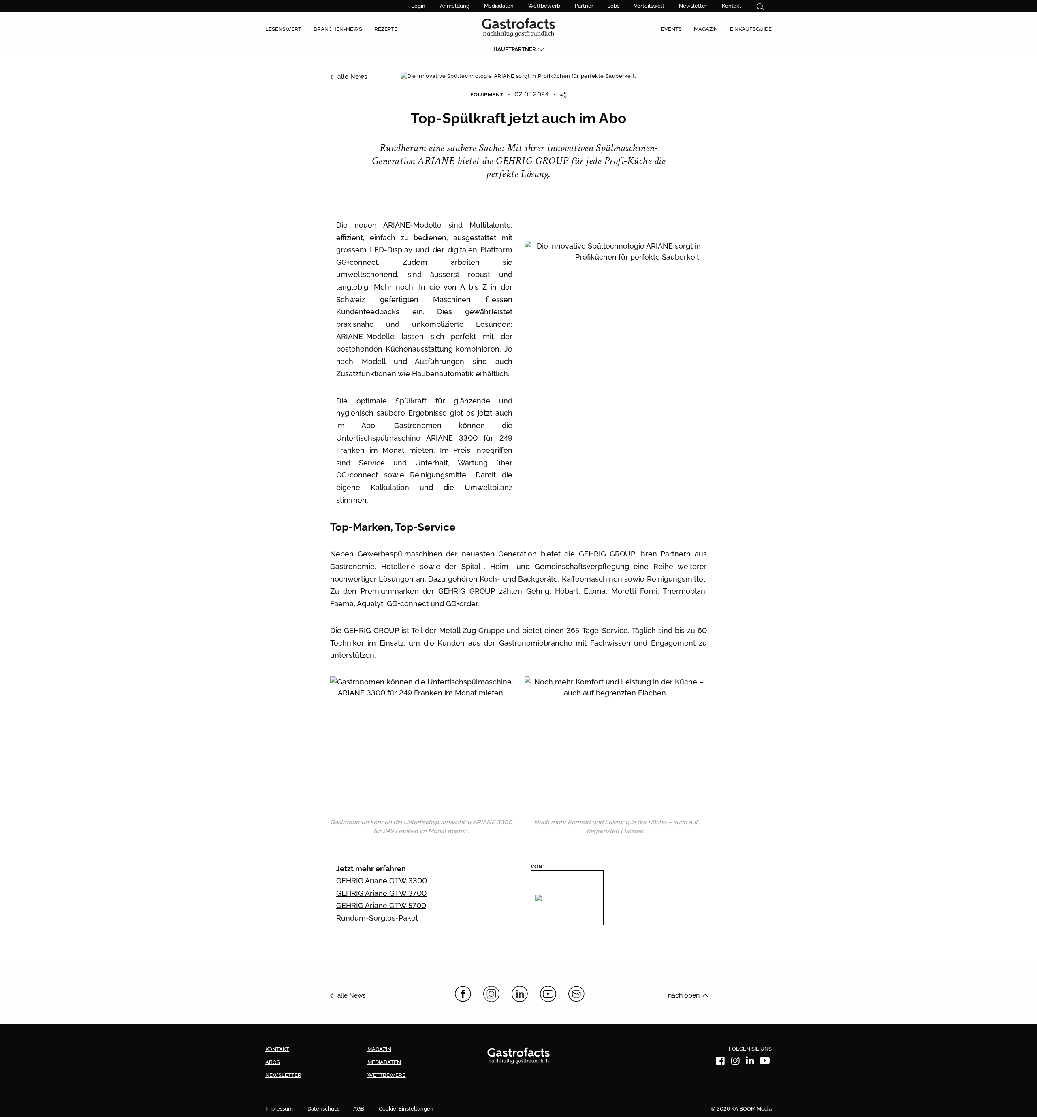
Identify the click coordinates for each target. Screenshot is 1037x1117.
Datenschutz (323, 1108)
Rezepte (385, 29)
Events (671, 29)
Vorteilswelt (649, 6)
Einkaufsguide (751, 29)
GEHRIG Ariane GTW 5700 (381, 905)
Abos (272, 1062)
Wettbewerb (544, 6)
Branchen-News (338, 29)
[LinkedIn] (520, 994)
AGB (358, 1108)
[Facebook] (463, 994)
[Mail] (576, 994)
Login (418, 6)
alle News (352, 76)
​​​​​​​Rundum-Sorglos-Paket (377, 918)
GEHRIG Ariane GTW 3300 (381, 880)
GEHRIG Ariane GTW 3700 (381, 893)
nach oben (684, 995)
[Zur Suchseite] (760, 6)
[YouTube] (548, 994)
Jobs (613, 6)
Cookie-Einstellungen (406, 1108)
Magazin (706, 29)
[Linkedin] (750, 1062)
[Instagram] (491, 994)
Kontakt (731, 6)
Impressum (279, 1108)
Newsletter (693, 6)
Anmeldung (454, 6)
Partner (584, 6)
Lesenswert (283, 29)
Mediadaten (499, 6)
